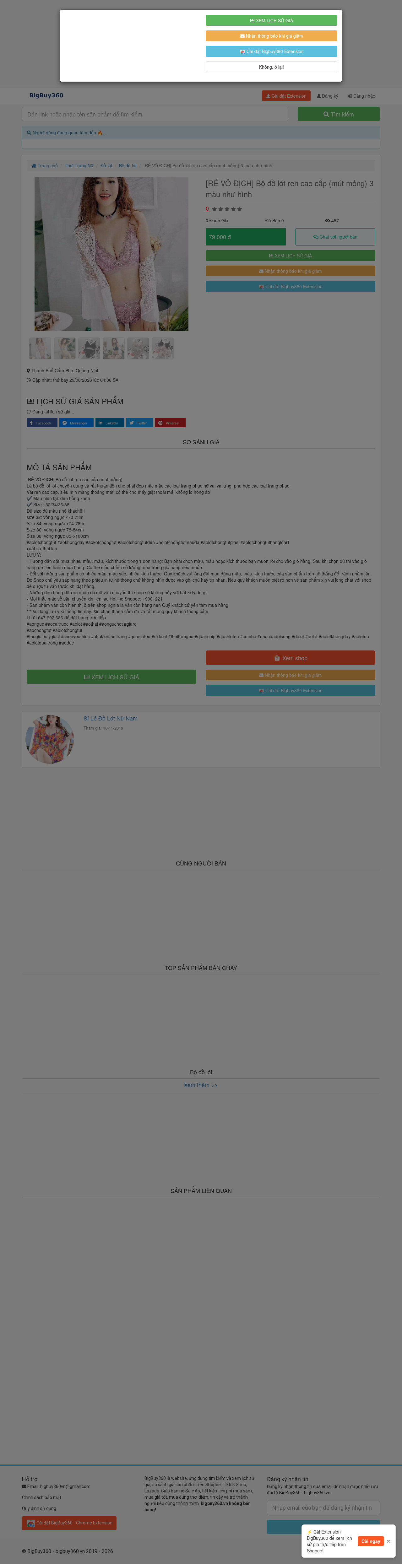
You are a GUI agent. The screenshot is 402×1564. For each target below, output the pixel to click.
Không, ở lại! (271, 67)
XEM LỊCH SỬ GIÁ (274, 20)
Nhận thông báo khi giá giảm (274, 36)
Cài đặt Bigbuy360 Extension (274, 51)
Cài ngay (370, 1541)
